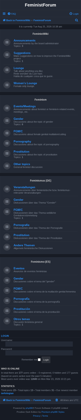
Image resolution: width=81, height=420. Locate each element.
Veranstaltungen (24, 187)
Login (5, 336)
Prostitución (22, 309)
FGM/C (18, 131)
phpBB (29, 408)
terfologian (7, 393)
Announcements (24, 40)
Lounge (19, 68)
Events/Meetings (25, 106)
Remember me (30, 359)
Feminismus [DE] (40, 180)
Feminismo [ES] (40, 261)
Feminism (41, 99)
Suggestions (22, 53)
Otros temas (22, 319)
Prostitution (21, 151)
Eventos (19, 268)
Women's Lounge (25, 83)
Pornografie (21, 225)
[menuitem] (11, 13)
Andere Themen (24, 245)
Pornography (22, 141)
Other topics (22, 164)
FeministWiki (40, 33)
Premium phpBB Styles (52, 412)
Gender (18, 118)
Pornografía (21, 298)
